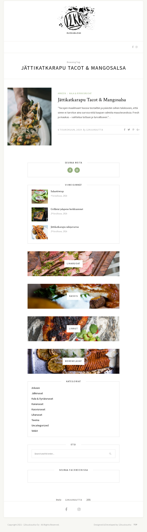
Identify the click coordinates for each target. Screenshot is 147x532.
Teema (35, 420)
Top (136, 524)
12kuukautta (94, 129)
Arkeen (62, 93)
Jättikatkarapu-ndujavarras (65, 227)
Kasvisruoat (38, 409)
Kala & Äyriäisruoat (80, 93)
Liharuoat (37, 414)
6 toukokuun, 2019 (70, 129)
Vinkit (35, 430)
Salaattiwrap (57, 191)
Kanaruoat (37, 404)
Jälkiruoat (37, 393)
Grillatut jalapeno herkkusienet (67, 209)
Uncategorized (40, 425)
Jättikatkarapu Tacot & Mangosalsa (92, 99)
